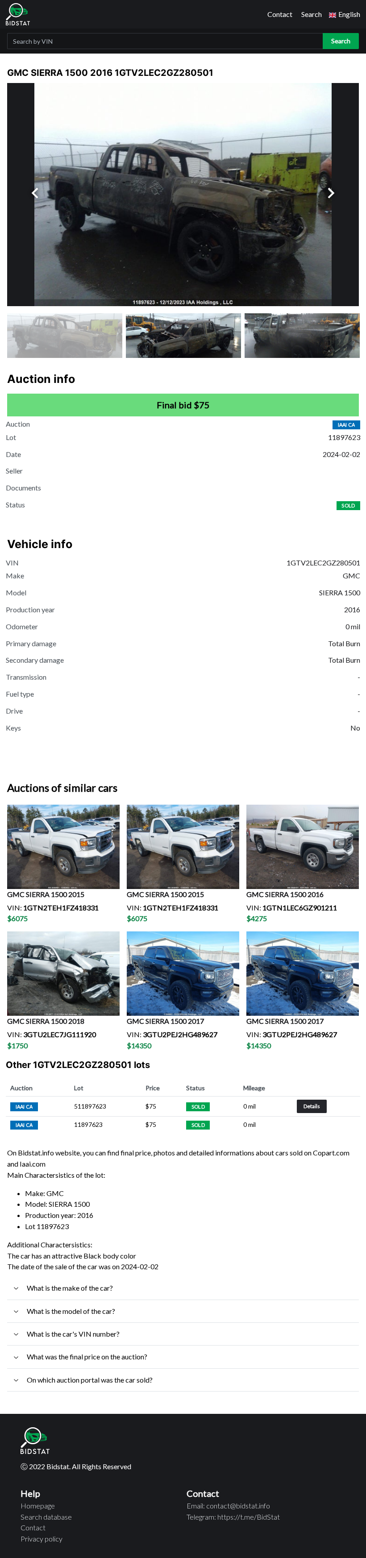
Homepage (38, 1505)
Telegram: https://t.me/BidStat (233, 1516)
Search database (46, 1516)
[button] (344, 14)
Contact (279, 14)
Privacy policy (41, 1538)
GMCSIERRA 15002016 (285, 894)
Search (311, 14)
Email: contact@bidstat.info (228, 1505)
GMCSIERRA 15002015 (45, 894)
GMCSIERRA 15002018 (45, 1021)
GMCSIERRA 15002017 (165, 1021)
